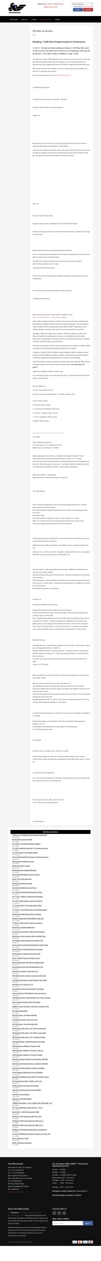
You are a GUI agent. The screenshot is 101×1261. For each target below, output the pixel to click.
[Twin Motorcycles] (17, 8)
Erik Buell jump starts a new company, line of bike (29, 980)
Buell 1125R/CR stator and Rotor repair (26, 958)
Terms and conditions (15, 1192)
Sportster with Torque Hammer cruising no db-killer (30, 1064)
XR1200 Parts (58, 4)
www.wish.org (56, 317)
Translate (90, 6)
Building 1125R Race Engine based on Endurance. (29, 1129)
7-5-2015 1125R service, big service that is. (27, 923)
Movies (57, 19)
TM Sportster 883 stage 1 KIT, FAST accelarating (29, 1028)
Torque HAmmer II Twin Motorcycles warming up (29, 993)
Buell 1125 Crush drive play (22, 879)
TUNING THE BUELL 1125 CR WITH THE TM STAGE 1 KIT (32, 1103)
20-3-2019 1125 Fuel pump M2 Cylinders (26, 844)
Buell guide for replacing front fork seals (26, 954)
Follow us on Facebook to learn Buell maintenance (29, 835)
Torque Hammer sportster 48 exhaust (25, 1086)
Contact (33, 19)
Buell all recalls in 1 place (21, 866)
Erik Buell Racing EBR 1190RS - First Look (27, 1081)
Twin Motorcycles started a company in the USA (29, 976)
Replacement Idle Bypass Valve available (26, 914)
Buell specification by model (22, 883)
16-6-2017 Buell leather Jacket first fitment (27, 901)
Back (34, 35)
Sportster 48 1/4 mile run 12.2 (22, 984)
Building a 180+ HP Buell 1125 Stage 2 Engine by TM (30, 1006)
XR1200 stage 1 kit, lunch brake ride (25, 1024)
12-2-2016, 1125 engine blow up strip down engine (29, 910)
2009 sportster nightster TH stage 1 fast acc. (28, 1050)
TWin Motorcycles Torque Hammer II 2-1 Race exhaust (31, 998)
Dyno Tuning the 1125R (20, 1138)
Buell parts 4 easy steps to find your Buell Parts (29, 936)
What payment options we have (23, 861)
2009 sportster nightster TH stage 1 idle (26, 1046)
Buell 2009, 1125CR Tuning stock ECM (25, 1112)
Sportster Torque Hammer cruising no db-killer (28, 1068)
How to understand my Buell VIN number (26, 1002)
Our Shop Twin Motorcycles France (24, 888)
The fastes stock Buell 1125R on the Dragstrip (28, 932)
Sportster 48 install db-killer (22, 1099)
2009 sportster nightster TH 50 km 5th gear (27, 1055)
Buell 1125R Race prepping (21, 1143)
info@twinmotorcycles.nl (63, 75)
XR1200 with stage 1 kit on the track (24, 1020)
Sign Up (88, 1223)
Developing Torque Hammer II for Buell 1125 (27, 940)
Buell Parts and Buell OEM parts (23, 927)
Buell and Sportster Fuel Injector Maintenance (28, 962)
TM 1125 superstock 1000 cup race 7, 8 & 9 (27, 1107)
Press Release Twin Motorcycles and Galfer (27, 1072)
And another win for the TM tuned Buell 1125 (27, 967)
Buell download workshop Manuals (24, 870)
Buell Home (14, 19)
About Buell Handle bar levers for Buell (26, 874)
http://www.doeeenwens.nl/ (41, 317)
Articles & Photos (45, 19)
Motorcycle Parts (51, 7)
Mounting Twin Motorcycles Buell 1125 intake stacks (30, 1077)
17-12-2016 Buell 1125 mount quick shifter (27, 905)
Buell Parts (47, 4)
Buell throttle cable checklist (22, 839)
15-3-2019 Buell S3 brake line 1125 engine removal (30, 848)
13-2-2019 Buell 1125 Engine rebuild (24, 852)
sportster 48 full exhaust (20, 1094)
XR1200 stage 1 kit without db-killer (24, 1015)
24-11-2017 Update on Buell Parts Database (27, 896)
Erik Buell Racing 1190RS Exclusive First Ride (28, 1042)
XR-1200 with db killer (19, 1011)
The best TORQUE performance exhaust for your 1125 (31, 1134)
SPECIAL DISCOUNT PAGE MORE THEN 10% (28, 918)
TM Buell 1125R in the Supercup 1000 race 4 (27, 1121)
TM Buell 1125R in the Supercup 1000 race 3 (27, 1125)
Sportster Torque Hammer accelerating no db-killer (30, 1059)
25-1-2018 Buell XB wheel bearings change (27, 892)
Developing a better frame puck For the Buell (28, 989)
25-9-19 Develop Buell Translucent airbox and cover (30, 857)
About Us (24, 19)
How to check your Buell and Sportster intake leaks (30, 945)
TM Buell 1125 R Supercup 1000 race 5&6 (26, 1116)
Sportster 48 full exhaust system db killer (26, 1090)
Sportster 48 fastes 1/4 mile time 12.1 (25, 971)
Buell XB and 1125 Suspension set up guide (27, 949)
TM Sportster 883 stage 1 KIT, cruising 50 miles (28, 1037)
